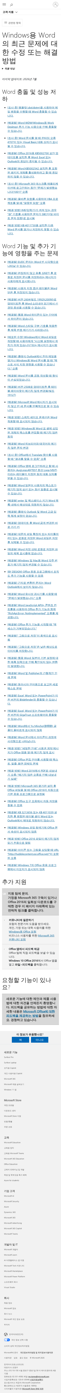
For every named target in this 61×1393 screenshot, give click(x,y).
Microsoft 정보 (10, 1308)
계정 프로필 (9, 1105)
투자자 (7, 1324)
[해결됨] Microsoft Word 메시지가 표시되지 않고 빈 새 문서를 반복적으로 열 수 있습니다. (33, 406)
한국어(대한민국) (16, 1334)
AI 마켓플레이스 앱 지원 (14, 1260)
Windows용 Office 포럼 (22, 931)
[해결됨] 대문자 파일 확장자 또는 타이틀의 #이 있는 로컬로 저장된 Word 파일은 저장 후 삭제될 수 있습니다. (33, 538)
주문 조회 (8, 1127)
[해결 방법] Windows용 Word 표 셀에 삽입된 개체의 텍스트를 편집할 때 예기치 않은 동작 (32, 432)
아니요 (40, 1039)
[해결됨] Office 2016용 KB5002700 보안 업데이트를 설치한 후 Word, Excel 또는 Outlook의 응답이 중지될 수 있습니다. (32, 157)
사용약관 (8, 1357)
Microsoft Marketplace (13, 1271)
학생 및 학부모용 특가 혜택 (15, 1175)
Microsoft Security (11, 1201)
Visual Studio (9, 1287)
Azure (6, 1206)
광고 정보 (24, 1357)
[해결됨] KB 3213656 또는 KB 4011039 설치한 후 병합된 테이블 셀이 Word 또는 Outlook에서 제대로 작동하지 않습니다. (32, 816)
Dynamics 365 (10, 1212)
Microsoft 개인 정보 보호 (14, 1319)
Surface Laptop (10, 1062)
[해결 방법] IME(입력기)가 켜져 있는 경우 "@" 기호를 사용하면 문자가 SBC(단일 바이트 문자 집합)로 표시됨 (33, 214)
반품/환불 (8, 1121)
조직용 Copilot (10, 1068)
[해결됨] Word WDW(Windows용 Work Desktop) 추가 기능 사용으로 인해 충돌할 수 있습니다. (32, 127)
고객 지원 (8, 12)
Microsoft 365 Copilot (13, 1228)
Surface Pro (8, 1057)
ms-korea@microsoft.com (38, 1376)
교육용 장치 (9, 1148)
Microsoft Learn (10, 1255)
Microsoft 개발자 (11, 1249)
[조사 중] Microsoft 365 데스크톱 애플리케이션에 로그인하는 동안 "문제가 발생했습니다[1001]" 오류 (32, 187)
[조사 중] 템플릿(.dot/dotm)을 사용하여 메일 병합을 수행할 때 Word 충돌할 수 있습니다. (32, 111)
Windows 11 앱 (10, 1089)
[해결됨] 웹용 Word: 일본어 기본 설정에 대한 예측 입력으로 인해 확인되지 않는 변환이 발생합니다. (32, 662)
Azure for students (11, 1180)
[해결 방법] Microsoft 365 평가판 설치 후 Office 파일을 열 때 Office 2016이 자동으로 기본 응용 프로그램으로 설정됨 (33, 790)
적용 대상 (10, 68)
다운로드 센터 (10, 1110)
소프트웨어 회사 (11, 1282)
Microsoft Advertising (13, 1223)
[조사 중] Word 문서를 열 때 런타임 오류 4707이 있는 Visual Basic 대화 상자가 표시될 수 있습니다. (32, 142)
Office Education (10, 1164)
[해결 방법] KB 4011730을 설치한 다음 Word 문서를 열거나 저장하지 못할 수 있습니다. (33, 229)
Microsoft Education (12, 1142)
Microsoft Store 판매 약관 (32, 1388)
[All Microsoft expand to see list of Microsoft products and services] (4, 5)
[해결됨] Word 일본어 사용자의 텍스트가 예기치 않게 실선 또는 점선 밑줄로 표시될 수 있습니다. (32, 489)
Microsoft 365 (9, 1079)
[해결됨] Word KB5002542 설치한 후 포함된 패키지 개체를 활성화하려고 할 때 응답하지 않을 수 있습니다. (32, 172)
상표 (15, 1357)
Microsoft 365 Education (14, 1158)
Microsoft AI (9, 1196)
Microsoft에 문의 (11, 1352)
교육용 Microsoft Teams (14, 1153)
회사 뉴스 (8, 1313)
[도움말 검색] (12, 4)
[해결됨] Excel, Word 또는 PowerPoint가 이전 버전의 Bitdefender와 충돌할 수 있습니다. (32, 699)
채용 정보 (8, 1303)
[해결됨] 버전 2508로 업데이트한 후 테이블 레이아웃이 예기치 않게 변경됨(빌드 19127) (32, 391)
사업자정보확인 (36, 1379)
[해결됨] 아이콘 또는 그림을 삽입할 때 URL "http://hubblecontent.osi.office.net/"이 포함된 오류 (33, 854)
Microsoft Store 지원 (12, 1116)
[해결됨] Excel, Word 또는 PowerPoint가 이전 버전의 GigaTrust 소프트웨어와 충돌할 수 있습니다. (32, 715)
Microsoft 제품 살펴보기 (14, 1084)
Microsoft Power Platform (14, 1276)
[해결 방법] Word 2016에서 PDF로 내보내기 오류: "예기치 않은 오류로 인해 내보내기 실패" (32, 774)
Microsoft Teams (11, 1234)
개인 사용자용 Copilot (13, 1073)
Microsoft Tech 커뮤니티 (14, 1265)
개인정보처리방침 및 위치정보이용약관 (36, 1352)
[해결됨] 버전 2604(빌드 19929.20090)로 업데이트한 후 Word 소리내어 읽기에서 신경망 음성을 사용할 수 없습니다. (32, 303)
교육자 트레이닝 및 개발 (14, 1169)
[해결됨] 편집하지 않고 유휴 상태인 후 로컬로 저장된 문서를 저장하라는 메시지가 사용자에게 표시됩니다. (32, 277)
